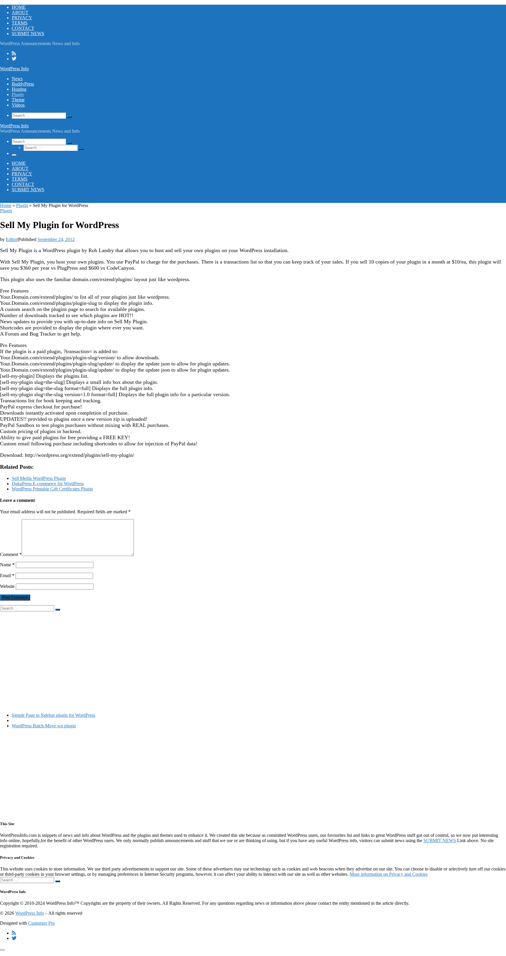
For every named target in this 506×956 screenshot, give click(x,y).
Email (7, 575)
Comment (11, 554)
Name (7, 564)
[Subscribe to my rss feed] (14, 53)
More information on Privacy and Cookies (389, 874)
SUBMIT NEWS (439, 840)
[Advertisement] (175, 652)
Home (5, 205)
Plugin (22, 205)
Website (7, 586)
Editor (11, 239)
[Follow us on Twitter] (14, 58)
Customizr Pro (41, 923)
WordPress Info (29, 913)
